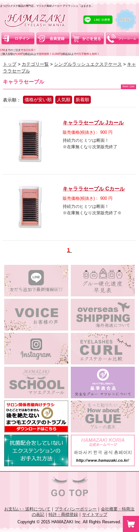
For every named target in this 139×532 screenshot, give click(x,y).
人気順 (63, 99)
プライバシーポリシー (76, 509)
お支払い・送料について (27, 509)
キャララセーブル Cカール (94, 188)
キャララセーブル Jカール (93, 122)
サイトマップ (94, 514)
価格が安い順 (38, 99)
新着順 (82, 99)
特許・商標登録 (63, 514)
